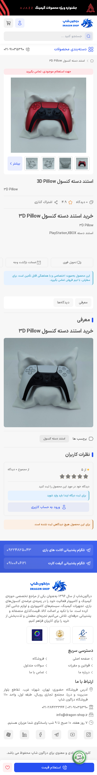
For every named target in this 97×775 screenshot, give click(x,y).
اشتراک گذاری (43, 202)
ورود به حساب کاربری (45, 507)
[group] (48, 8)
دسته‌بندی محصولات (70, 49)
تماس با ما (36, 672)
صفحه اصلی (81, 658)
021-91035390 (77, 707)
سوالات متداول (34, 665)
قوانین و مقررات (79, 665)
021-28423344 (53, 707)
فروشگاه (38, 658)
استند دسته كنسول (54, 439)
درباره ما (84, 672)
